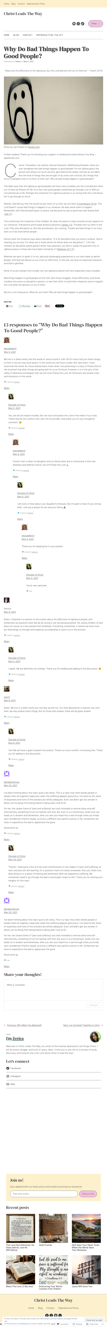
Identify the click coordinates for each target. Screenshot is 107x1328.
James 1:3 (67, 224)
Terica (18, 1038)
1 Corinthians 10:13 (86, 203)
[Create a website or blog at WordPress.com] (1, 1324)
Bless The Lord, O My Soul (19, 1286)
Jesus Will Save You (82, 1286)
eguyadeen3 (10, 348)
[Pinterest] (47, 1315)
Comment (93, 1005)
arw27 (7, 697)
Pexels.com (34, 147)
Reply (6, 388)
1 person (17, 382)
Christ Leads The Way (23, 13)
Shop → (96, 23)
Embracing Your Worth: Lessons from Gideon (51, 1287)
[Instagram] (78, 23)
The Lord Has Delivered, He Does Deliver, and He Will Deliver (20, 1247)
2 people (21, 428)
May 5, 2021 (10, 352)
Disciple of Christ (16, 404)
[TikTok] (82, 23)
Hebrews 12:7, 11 (65, 249)
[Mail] (60, 1315)
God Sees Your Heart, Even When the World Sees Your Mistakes (85, 1247)
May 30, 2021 (10, 785)
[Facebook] (74, 23)
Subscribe (88, 1193)
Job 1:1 (8, 214)
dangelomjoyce (11, 782)
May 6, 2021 (10, 700)
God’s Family (45, 1245)
